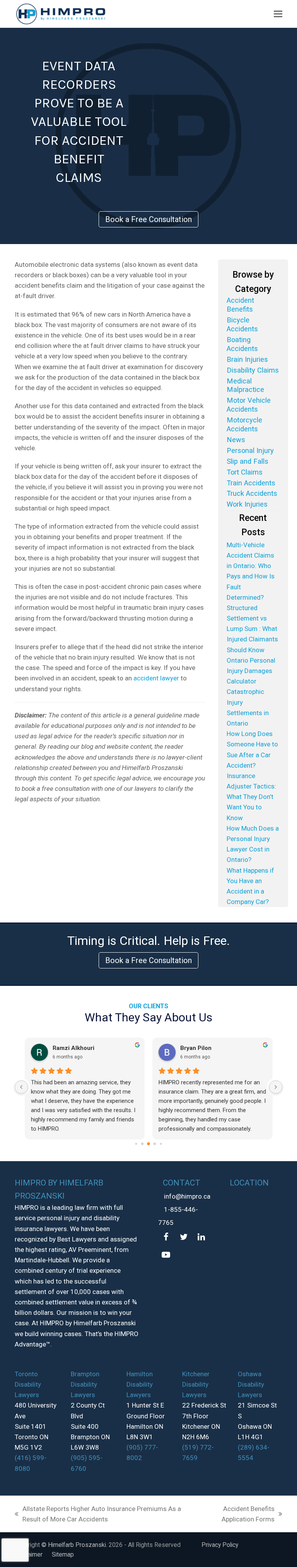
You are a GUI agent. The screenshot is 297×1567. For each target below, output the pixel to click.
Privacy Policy (219, 1544)
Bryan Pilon (196, 1048)
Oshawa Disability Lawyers (251, 1384)
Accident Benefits (240, 304)
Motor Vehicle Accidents (249, 404)
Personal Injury (250, 450)
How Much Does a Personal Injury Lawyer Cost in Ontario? (253, 844)
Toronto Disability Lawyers (28, 1384)
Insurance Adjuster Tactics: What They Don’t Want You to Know (251, 797)
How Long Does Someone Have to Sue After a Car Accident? (252, 749)
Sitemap (63, 1554)
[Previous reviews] (21, 1087)
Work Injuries (247, 504)
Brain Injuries (247, 359)
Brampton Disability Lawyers (85, 1384)
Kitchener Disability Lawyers (196, 1384)
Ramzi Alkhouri (73, 1048)
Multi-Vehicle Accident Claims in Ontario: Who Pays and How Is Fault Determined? (251, 571)
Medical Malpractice (245, 385)
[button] (278, 14)
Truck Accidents (252, 493)
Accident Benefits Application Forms (238, 1515)
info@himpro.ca (187, 1196)
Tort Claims (245, 472)
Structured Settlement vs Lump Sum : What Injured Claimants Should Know (252, 629)
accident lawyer (156, 678)
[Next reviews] (275, 1087)
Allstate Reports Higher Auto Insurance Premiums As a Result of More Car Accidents (98, 1515)
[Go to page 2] (148, 1143)
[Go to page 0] (136, 1144)
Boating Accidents (242, 344)
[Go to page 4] (161, 1144)
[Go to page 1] (142, 1144)
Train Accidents (251, 483)
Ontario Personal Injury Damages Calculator (251, 670)
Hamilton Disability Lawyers (139, 1384)
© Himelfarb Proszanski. (75, 1544)
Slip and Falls (247, 461)
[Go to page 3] (155, 1144)
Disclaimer (29, 1554)
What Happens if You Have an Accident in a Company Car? (250, 886)
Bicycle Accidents (242, 324)
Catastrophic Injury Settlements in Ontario (248, 707)
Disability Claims (253, 370)
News (236, 440)
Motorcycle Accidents (244, 424)
